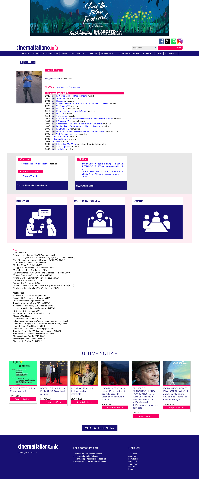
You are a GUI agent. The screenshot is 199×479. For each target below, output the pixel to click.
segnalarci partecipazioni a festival (90, 458)
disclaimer (133, 464)
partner (131, 466)
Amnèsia (56, 141)
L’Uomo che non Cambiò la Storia (71, 111)
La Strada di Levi (63, 128)
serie (64, 53)
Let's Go (60, 113)
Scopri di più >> (23, 399)
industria (171, 53)
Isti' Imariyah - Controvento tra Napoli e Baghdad (78, 126)
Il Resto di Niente (60, 139)
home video (108, 53)
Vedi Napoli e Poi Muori (67, 134)
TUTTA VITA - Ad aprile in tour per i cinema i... (103, 163)
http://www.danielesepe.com (68, 87)
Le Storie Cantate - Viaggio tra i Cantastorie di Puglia (80, 131)
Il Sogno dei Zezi (63, 121)
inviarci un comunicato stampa (88, 453)
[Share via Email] (29, 63)
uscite (94, 53)
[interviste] (41, 238)
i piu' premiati (78, 53)
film (35, 53)
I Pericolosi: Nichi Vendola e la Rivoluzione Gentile (79, 123)
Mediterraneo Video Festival (36, 163)
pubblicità (132, 461)
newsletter (133, 458)
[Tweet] (168, 43)
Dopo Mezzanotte (60, 136)
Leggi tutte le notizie (85, 185)
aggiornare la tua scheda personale (90, 461)
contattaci (132, 456)
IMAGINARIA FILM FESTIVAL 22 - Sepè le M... (103, 171)
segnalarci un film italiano (86, 456)
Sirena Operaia (63, 146)
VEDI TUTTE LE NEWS (99, 427)
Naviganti (60, 108)
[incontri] (157, 238)
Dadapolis (60, 101)
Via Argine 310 (63, 106)
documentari (50, 53)
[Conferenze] (99, 237)
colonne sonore (129, 53)
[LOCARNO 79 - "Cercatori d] (115, 373)
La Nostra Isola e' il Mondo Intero (71, 95)
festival (148, 53)
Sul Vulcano (61, 116)
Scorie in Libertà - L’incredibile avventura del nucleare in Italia (84, 118)
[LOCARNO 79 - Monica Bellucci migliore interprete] (84, 373)
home (25, 53)
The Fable (60, 149)
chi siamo (132, 453)
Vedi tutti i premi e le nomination (32, 185)
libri (159, 53)
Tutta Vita (60, 98)
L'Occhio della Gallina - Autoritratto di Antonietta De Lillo (82, 103)
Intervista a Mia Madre (66, 144)
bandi (130, 469)
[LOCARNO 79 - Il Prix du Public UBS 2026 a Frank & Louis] (53, 373)
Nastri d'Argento (30, 176)
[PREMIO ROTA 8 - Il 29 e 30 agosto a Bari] (23, 373)
